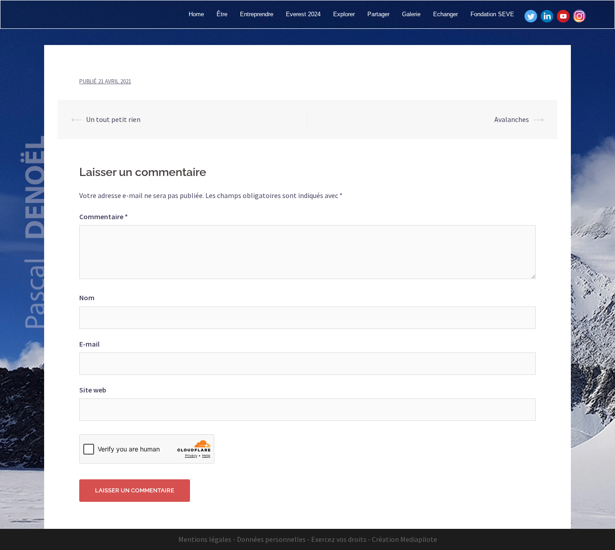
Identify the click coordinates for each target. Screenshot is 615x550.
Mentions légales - (206, 539)
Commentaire (103, 216)
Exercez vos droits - (341, 539)
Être (222, 14)
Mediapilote (418, 539)
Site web (92, 389)
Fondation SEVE (492, 14)
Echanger (445, 14)
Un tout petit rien (113, 119)
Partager (378, 14)
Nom (87, 297)
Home (196, 14)
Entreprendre (256, 14)
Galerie (411, 14)
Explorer (344, 14)
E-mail (89, 343)
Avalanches (511, 119)
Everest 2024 (303, 14)
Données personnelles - (273, 539)
